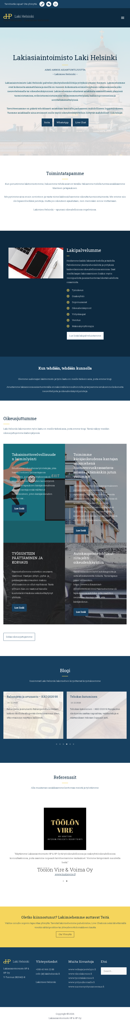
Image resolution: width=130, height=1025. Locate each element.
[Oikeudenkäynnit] (79, 308)
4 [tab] (66, 744)
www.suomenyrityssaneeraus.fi (86, 986)
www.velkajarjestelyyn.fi (82, 969)
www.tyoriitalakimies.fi (81, 977)
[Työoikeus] (75, 290)
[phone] (42, 4)
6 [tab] (73, 744)
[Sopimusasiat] (77, 302)
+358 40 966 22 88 (45, 969)
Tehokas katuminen (20, 696)
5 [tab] (70, 744)
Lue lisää (19, 508)
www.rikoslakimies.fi (80, 973)
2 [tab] (60, 744)
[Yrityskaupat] (76, 314)
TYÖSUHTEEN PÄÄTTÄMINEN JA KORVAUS (27, 557)
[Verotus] (74, 320)
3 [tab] (63, 744)
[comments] (49, 4)
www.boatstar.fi (65, 851)
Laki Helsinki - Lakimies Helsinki (26, 20)
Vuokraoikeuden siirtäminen (90, 696)
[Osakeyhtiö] (75, 296)
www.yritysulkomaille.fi (81, 982)
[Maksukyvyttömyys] (80, 326)
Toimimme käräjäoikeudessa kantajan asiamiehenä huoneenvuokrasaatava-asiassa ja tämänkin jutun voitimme (95, 465)
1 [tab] (56, 744)
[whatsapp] (56, 4)
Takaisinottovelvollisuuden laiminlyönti (34, 456)
